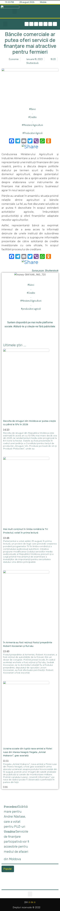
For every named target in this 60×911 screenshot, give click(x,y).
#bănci (32, 109)
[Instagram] (41, 24)
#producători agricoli (32, 133)
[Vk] (47, 333)
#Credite (32, 117)
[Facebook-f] (27, 24)
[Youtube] (50, 24)
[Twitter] (36, 24)
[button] (14, 11)
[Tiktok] (45, 24)
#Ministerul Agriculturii (32, 125)
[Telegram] (31, 24)
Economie (13, 59)
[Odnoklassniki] (55, 24)
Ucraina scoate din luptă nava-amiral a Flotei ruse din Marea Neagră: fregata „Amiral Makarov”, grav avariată (27, 752)
